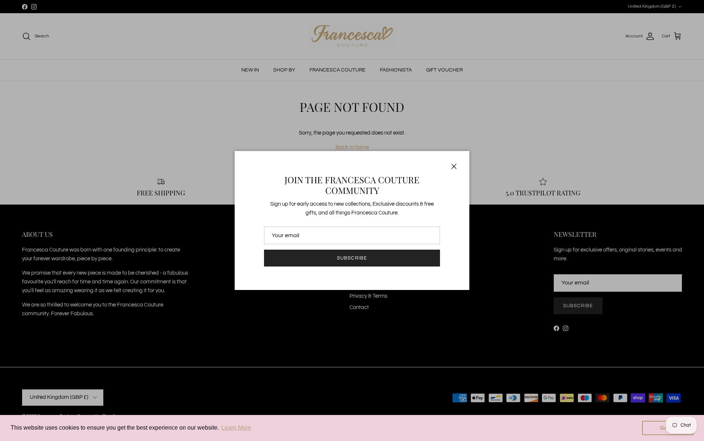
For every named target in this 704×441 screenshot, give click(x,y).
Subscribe (352, 258)
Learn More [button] (236, 428)
